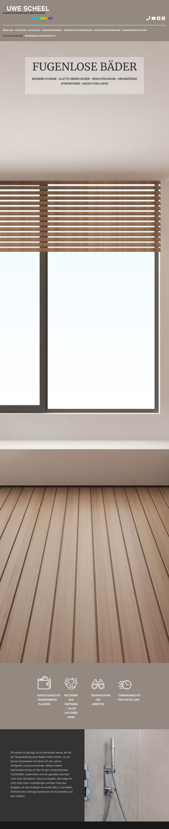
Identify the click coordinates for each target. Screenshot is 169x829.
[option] (84, 352)
